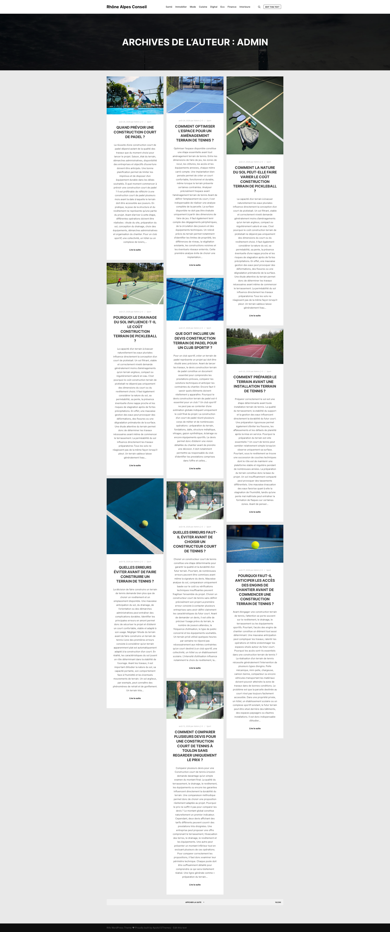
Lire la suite (135, 250)
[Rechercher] (259, 7)
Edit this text (272, 7)
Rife (109, 927)
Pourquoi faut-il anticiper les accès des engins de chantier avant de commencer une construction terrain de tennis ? (255, 590)
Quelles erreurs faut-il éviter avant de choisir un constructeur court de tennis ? (195, 541)
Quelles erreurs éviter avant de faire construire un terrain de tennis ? (135, 574)
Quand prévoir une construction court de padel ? (135, 132)
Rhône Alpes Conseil (122, 6)
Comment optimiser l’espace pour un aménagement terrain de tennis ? (195, 133)
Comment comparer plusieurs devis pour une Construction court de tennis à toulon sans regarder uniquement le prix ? (195, 746)
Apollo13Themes (162, 927)
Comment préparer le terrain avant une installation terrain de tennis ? (255, 384)
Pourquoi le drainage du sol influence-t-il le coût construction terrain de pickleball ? (135, 329)
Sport (149, 122)
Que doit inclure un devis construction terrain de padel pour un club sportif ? (195, 340)
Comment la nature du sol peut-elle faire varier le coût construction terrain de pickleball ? (255, 179)
